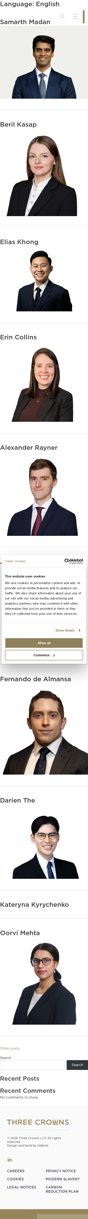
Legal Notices (21, 1187)
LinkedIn (9, 1159)
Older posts (10, 1048)
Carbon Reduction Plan (62, 1189)
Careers (15, 1171)
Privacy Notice (61, 1171)
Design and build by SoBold (27, 1145)
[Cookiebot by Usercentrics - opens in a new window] (64, 561)
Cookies (15, 1179)
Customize (42, 655)
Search (5, 1058)
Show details (65, 630)
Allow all (44, 643)
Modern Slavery (63, 1179)
